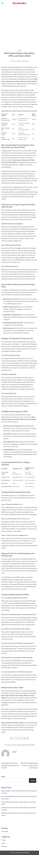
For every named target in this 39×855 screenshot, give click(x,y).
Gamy (26, 61)
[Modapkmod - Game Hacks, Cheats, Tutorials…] (19, 3)
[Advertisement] (19, 27)
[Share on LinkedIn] (27, 738)
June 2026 (4, 831)
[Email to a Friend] (21, 738)
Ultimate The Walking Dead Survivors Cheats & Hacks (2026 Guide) (29, 765)
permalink (31, 745)
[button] (2, 3)
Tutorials (4, 846)
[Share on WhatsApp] (11, 738)
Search (3, 776)
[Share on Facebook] (14, 738)
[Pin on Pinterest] (24, 738)
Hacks (3, 843)
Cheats (19, 50)
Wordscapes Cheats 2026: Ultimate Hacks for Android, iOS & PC (10, 765)
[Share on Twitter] (17, 738)
